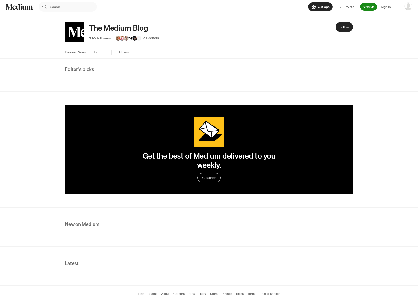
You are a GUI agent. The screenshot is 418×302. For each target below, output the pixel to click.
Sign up (368, 7)
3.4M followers (100, 38)
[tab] (75, 52)
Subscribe (209, 178)
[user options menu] (408, 6)
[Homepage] (19, 7)
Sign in (386, 7)
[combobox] (73, 7)
